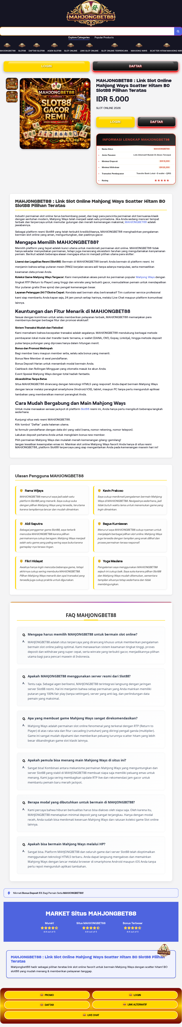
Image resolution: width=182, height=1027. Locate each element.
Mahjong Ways (145, 277)
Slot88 (85, 409)
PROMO (49, 994)
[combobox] (87, 31)
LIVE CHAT (93, 1015)
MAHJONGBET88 (136, 222)
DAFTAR (135, 66)
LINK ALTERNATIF (137, 1004)
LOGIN (46, 66)
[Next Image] (87, 114)
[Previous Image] (22, 114)
